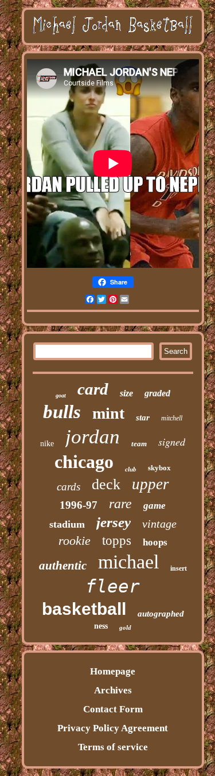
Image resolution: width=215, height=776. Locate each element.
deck (106, 484)
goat (61, 395)
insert (178, 568)
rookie (74, 540)
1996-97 (78, 505)
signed (171, 442)
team (139, 443)
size (126, 393)
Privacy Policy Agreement (112, 728)
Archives (113, 690)
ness (101, 626)
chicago (84, 461)
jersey (113, 522)
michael (128, 561)
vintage (159, 523)
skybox (159, 467)
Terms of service (113, 747)
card (92, 389)
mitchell (171, 418)
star (143, 417)
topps (116, 540)
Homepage (112, 671)
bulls (62, 411)
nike (47, 443)
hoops (155, 542)
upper (150, 484)
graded (157, 393)
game (154, 505)
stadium (67, 524)
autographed (161, 613)
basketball (84, 608)
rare (120, 503)
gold (125, 627)
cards (68, 487)
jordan (92, 437)
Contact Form (113, 709)
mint (108, 413)
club (130, 469)
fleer (112, 586)
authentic (63, 565)
